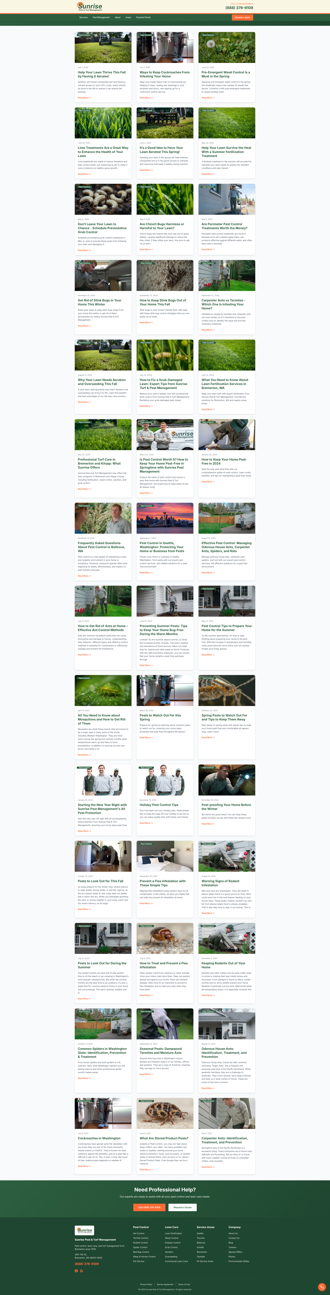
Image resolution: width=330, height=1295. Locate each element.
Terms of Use (184, 1284)
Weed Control (171, 1238)
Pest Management (101, 17)
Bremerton (202, 1252)
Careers (232, 1247)
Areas (128, 17)
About (117, 17)
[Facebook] (76, 1270)
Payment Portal (143, 17)
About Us (233, 1233)
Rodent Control (140, 1242)
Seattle (200, 1233)
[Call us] (322, 1287)
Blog (231, 1242)
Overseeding (171, 1256)
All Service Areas (205, 1261)
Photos (232, 1256)
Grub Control (171, 1247)
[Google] (81, 1270)
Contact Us (234, 1238)
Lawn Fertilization (173, 1233)
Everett (200, 1247)
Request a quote (242, 17)
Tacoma (201, 1238)
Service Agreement (165, 1284)
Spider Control (140, 1247)
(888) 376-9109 (239, 8)
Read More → (84, 97)
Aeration (169, 1252)
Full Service (138, 1261)
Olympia (201, 1256)
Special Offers (235, 1252)
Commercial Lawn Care (176, 1261)
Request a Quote (183, 1207)
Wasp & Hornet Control (144, 1256)
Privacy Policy (146, 1284)
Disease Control (172, 1242)
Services (83, 17)
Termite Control (140, 1238)
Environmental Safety (239, 1261)
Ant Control (138, 1233)
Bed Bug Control (141, 1252)
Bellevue (201, 1242)
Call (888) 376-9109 (149, 1207)
